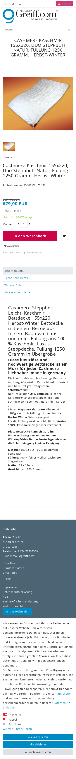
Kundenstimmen (14, 568)
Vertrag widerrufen (17, 611)
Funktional (16, 724)
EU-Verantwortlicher (17, 292)
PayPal (13, 719)
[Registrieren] (13, 3)
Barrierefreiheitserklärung (20, 601)
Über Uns (9, 563)
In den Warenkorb (29, 236)
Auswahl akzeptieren (38, 752)
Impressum (10, 587)
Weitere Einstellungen (17, 729)
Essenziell (15, 715)
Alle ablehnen (38, 744)
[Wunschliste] (19, 3)
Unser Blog (10, 572)
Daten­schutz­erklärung (17, 592)
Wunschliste (12, 245)
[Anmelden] (6, 3)
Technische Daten (16, 278)
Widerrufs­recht (13, 606)
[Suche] (69, 30)
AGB (5, 596)
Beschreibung (13, 270)
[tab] (38, 270)
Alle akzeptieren (38, 737)
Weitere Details (14, 285)
